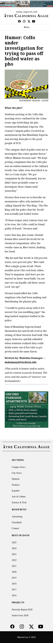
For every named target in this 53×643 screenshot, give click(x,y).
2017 (14, 589)
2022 (14, 559)
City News (17, 472)
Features (16, 484)
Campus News (18, 466)
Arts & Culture (19, 496)
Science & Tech (19, 502)
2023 (14, 554)
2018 (14, 583)
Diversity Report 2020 (22, 609)
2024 (14, 548)
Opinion (15, 478)
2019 (14, 577)
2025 (14, 542)
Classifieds (17, 522)
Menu (26, 27)
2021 (14, 565)
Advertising (17, 516)
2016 (14, 595)
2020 (14, 571)
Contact (15, 528)
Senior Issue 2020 (20, 615)
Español (15, 490)
